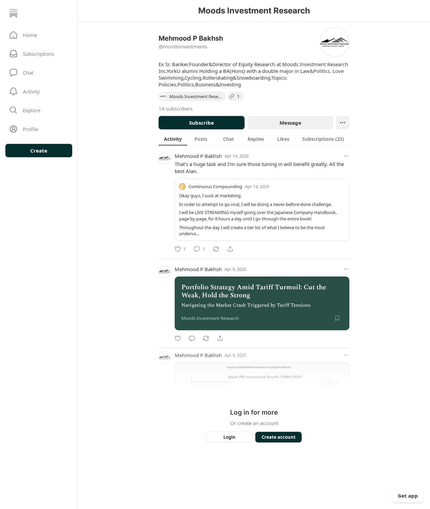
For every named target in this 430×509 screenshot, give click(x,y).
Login (229, 437)
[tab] (173, 138)
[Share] (230, 249)
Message (290, 122)
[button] (38, 35)
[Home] (13, 13)
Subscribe (201, 122)
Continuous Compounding (215, 186)
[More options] (346, 156)
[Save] (337, 318)
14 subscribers (175, 108)
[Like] (177, 338)
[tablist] (254, 138)
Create (38, 150)
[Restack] (216, 249)
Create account (279, 437)
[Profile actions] (342, 122)
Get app (408, 495)
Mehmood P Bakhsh (198, 156)
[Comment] (192, 338)
